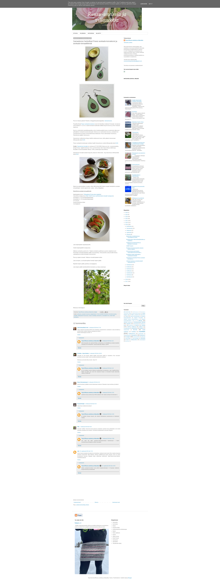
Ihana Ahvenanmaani (82, 382)
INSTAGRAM (91, 33)
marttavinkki (140, 333)
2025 (126, 212)
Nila (78, 426)
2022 (126, 218)
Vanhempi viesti (116, 502)
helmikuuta (129, 274)
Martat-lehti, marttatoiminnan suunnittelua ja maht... (133, 237)
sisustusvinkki (136, 336)
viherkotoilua (128, 338)
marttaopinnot (131, 333)
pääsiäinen (142, 335)
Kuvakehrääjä (80, 403)
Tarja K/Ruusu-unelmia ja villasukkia (90, 340)
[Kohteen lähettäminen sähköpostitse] (101, 312)
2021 (126, 220)
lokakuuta (128, 230)
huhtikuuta (129, 270)
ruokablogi (94, 315)
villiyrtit (127, 339)
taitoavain (143, 336)
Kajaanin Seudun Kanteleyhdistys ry (131, 319)
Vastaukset (81, 337)
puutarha (134, 335)
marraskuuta (129, 228)
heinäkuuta (129, 264)
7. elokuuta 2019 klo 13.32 (108, 414)
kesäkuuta (129, 266)
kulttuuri (141, 326)
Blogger (130, 577)
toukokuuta (129, 268)
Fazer (126, 316)
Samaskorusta (108, 120)
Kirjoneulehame (136, 164)
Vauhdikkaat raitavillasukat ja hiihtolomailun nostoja (138, 143)
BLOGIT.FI (98, 33)
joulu (125, 325)
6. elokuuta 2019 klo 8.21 (94, 382)
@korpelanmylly (127, 311)
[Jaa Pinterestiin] (107, 312)
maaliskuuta (129, 272)
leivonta (135, 329)
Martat (140, 320)
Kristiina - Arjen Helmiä (83, 353)
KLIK (84, 140)
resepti (90, 315)
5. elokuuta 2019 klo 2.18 (108, 368)
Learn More (143, 3)
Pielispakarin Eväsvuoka (83, 315)
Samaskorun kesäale (82, 146)
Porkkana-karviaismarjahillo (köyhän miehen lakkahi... (134, 248)
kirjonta (137, 325)
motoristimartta (127, 335)
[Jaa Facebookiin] (105, 312)
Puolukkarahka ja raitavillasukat (136, 175)
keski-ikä (131, 325)
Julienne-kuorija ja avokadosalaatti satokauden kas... (134, 261)
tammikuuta (129, 277)
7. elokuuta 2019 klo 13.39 (108, 438)
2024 (126, 214)
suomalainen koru (106, 315)
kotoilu (143, 325)
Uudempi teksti (77, 502)
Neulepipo (134, 111)
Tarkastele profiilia (128, 42)
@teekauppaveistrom (137, 313)
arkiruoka (79, 314)
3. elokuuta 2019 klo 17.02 (95, 327)
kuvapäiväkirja (127, 328)
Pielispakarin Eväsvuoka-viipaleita (92, 194)
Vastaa (79, 334)
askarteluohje (136, 323)
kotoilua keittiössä (131, 326)
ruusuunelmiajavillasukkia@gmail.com (133, 61)
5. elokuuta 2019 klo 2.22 (108, 340)
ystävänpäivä (142, 339)
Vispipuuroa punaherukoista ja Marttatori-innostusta (133, 243)
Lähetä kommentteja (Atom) (82, 504)
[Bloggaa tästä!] (102, 312)
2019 (126, 224)
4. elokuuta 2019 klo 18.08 (95, 353)
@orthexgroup (135, 311)
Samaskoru (99, 315)
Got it (150, 3)
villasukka (143, 338)
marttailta (133, 331)
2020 (126, 222)
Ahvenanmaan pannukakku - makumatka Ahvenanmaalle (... (134, 252)
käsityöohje (134, 328)
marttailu (75, 315)
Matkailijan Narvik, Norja (138, 122)
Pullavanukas (135, 132)
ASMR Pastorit (129, 246)
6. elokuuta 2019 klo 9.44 (91, 403)
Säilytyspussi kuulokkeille (138, 198)
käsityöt (141, 328)
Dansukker (143, 314)
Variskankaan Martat (139, 322)
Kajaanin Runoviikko (138, 317)
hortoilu (142, 323)
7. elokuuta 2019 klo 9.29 (86, 426)
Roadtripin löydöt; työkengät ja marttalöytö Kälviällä (133, 255)
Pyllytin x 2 (78, 523)
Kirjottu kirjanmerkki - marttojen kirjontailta (137, 101)
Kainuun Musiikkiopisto (135, 316)
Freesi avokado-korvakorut (87, 124)
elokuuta (128, 234)
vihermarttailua (136, 338)
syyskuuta (128, 232)
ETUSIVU (75, 33)
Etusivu (96, 502)
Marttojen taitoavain (128, 322)
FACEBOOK (83, 33)
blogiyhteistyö (93, 314)
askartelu (128, 323)
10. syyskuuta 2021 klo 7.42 (86, 451)
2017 (126, 281)
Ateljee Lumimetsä (135, 314)
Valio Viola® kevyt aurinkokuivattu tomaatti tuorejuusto (99, 196)
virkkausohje (134, 339)
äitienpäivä (127, 341)
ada (78, 451)
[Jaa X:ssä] (104, 312)
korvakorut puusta (112, 314)
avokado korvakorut (86, 314)
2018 (126, 279)
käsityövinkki (126, 329)
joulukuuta (129, 226)
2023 (126, 216)
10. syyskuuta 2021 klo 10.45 (108, 465)
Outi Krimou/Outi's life (82, 327)
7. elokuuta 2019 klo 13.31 (108, 392)
